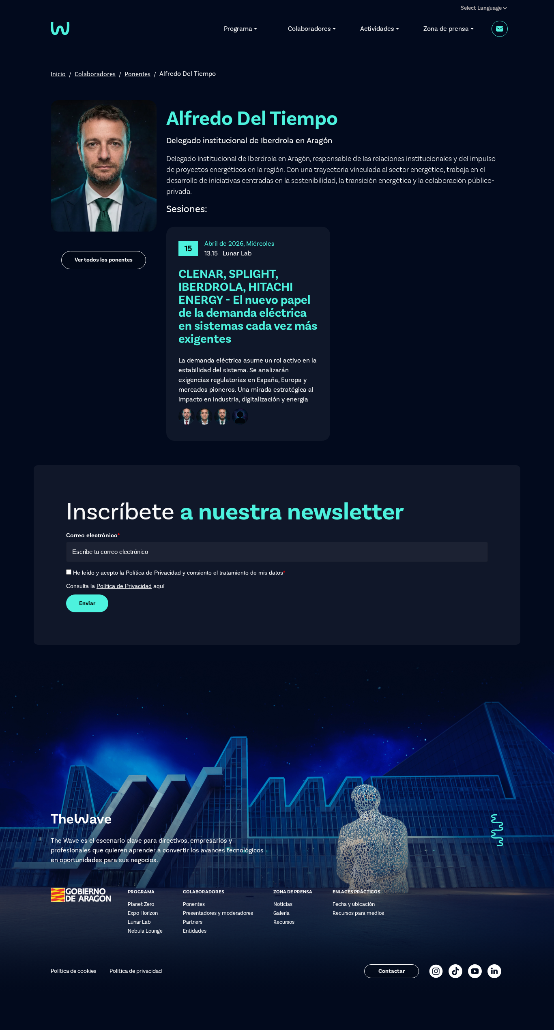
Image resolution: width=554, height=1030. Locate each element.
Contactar (391, 971)
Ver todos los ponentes (104, 260)
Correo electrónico (93, 535)
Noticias (282, 904)
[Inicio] (60, 28)
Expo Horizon (143, 913)
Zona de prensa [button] (446, 29)
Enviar (87, 603)
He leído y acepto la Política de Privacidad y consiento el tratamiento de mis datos (179, 572)
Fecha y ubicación (354, 904)
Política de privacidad (136, 971)
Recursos (283, 922)
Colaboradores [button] (309, 29)
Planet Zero (141, 904)
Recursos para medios (358, 913)
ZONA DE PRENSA (292, 892)
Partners (192, 922)
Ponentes (137, 74)
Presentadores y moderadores (218, 913)
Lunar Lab (139, 922)
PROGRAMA (141, 892)
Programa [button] (238, 29)
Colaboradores (95, 74)
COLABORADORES (203, 892)
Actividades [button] (377, 29)
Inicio (58, 74)
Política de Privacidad (124, 586)
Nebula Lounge (145, 931)
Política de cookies (74, 971)
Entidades (194, 931)
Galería (281, 913)
